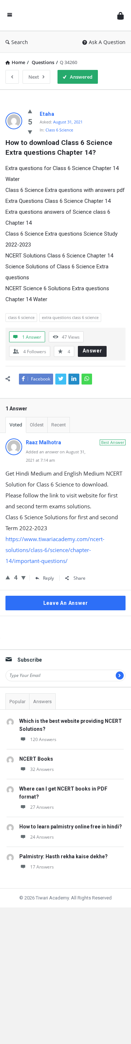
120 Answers (43, 739)
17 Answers (42, 867)
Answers (42, 701)
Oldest (37, 425)
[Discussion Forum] (65, 15)
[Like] (30, 111)
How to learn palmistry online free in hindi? (70, 827)
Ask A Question (107, 42)
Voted (15, 425)
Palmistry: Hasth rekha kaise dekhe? (63, 856)
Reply (48, 578)
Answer (92, 351)
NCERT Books (36, 759)
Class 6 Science (59, 130)
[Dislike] (30, 131)
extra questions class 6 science (70, 317)
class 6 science (21, 317)
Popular (17, 701)
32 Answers (42, 769)
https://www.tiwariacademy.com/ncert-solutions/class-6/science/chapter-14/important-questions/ (54, 549)
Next (33, 77)
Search (19, 42)
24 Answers (42, 837)
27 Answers (42, 807)
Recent (58, 425)
